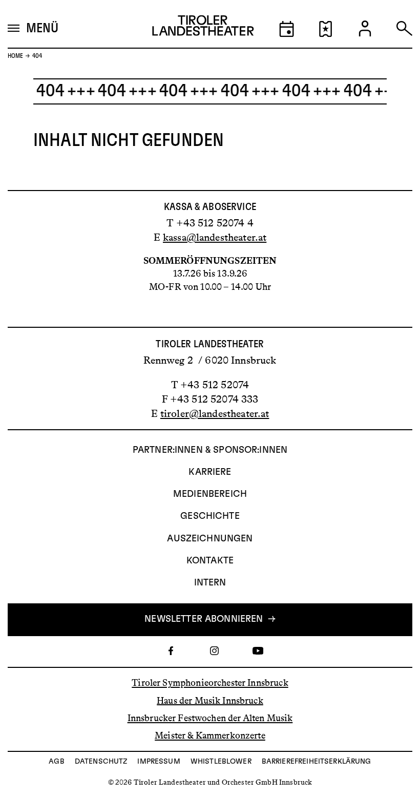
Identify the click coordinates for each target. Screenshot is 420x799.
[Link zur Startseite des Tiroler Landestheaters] (203, 28)
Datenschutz (101, 761)
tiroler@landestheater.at (214, 413)
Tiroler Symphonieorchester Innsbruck (210, 682)
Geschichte (210, 516)
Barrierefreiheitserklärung (316, 761)
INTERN (210, 582)
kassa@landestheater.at (214, 237)
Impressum (158, 761)
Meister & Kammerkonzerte (210, 735)
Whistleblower (221, 761)
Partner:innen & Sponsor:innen (210, 450)
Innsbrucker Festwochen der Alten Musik (210, 718)
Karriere (209, 472)
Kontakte (210, 560)
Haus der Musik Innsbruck (210, 700)
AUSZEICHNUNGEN (210, 538)
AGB (56, 761)
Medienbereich (210, 494)
